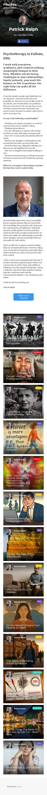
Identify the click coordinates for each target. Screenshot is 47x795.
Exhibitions (37, 352)
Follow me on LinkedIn (23, 297)
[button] (43, 5)
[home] (9, 5)
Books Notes (37, 672)
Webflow (19, 786)
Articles (38, 388)
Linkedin (24, 41)
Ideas (39, 317)
